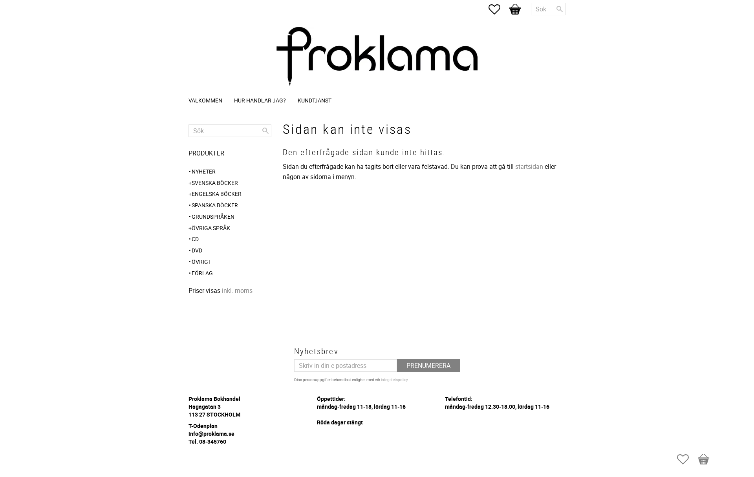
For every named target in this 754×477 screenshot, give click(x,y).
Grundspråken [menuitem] (213, 216)
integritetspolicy (394, 379)
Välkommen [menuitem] (205, 100)
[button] (498, 9)
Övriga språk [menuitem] (211, 228)
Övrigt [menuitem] (201, 261)
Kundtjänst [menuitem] (314, 100)
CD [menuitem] (195, 239)
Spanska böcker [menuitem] (215, 205)
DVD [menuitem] (197, 250)
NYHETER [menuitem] (204, 171)
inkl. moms (237, 290)
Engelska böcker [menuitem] (217, 193)
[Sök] (560, 9)
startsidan (529, 166)
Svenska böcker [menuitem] (215, 182)
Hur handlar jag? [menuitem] (260, 100)
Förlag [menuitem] (202, 273)
